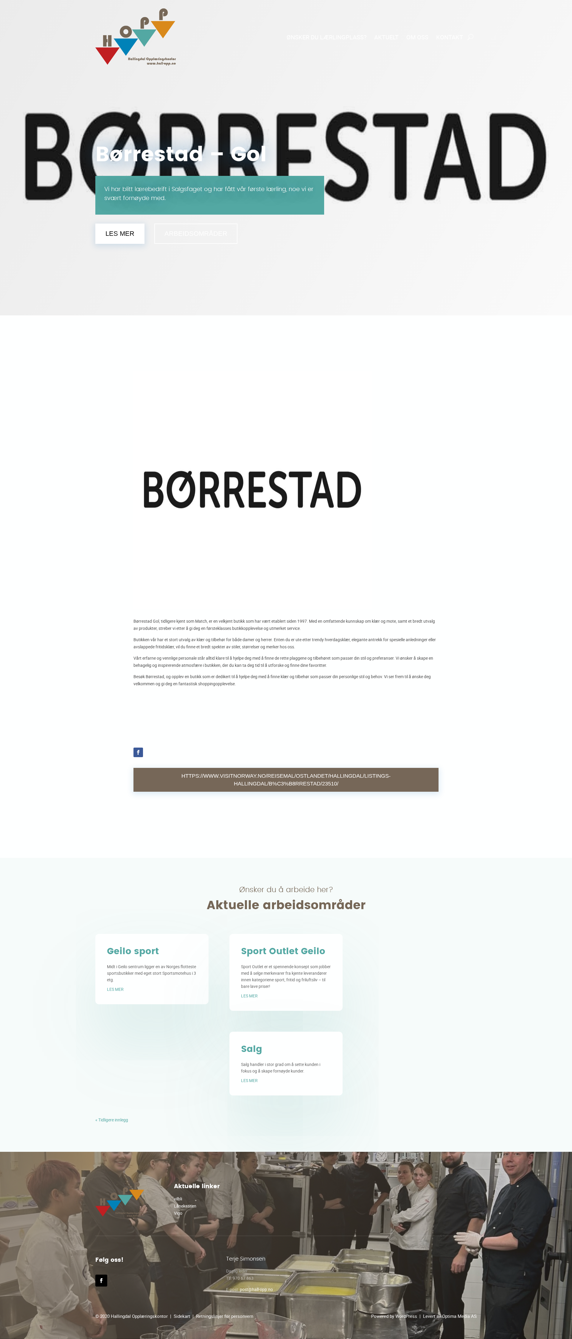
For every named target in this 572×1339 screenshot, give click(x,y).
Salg (251, 1049)
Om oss (417, 37)
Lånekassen (185, 1206)
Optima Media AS (459, 1316)
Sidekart (182, 1316)
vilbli (178, 1199)
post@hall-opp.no (256, 1289)
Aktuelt (386, 37)
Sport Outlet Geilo (283, 951)
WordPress (406, 1316)
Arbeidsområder (195, 233)
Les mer (119, 233)
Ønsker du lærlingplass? (326, 37)
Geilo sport (133, 951)
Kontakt (449, 37)
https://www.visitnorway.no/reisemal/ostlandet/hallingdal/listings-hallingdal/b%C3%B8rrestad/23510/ (286, 780)
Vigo (178, 1213)
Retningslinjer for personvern (224, 1316)
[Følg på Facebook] (138, 752)
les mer (115, 989)
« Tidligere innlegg (111, 1120)
